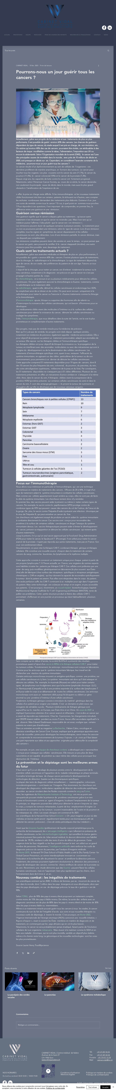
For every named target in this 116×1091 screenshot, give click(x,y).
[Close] (113, 1087)
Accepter (105, 1087)
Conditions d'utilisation (70, 1073)
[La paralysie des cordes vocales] (21, 981)
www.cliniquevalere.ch (51, 1060)
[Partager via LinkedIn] (28, 953)
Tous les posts (10, 50)
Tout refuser (92, 1087)
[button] (108, 50)
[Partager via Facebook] (17, 953)
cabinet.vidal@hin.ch (105, 1060)
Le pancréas (50, 994)
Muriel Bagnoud (108, 1083)
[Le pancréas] (58, 981)
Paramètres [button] (80, 1087)
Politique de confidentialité (55, 1088)
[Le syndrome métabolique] (94, 981)
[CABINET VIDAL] (10, 1082)
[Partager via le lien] (34, 953)
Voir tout (108, 968)
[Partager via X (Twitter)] (23, 953)
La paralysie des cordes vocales (19, 996)
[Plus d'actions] (98, 65)
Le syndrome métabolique (93, 994)
